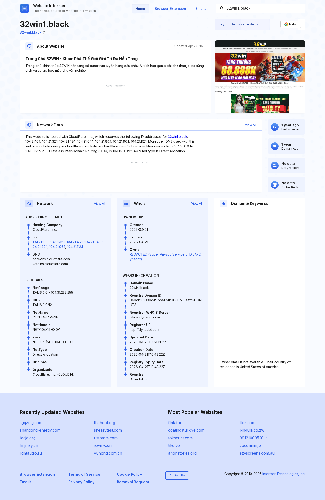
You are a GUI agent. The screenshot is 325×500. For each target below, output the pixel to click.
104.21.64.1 (92, 242)
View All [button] (250, 125)
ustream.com (106, 437)
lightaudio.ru (31, 453)
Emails (201, 8)
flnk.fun (175, 422)
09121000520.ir (253, 437)
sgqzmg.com (31, 422)
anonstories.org (182, 453)
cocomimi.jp (250, 445)
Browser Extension (170, 8)
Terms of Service (84, 474)
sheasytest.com (108, 430)
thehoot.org (104, 422)
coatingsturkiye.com (186, 430)
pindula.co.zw (252, 430)
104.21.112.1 (75, 247)
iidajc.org (27, 437)
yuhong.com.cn (108, 453)
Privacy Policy (81, 482)
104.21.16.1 (40, 242)
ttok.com (247, 422)
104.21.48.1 (75, 242)
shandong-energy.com (40, 430)
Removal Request (133, 482)
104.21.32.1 (57, 242)
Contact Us (177, 475)
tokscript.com (180, 437)
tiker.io (174, 445)
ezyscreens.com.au (257, 453)
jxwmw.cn (103, 445)
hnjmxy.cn (29, 445)
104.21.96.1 (57, 247)
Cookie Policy (129, 474)
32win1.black (30, 32)
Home (140, 8)
